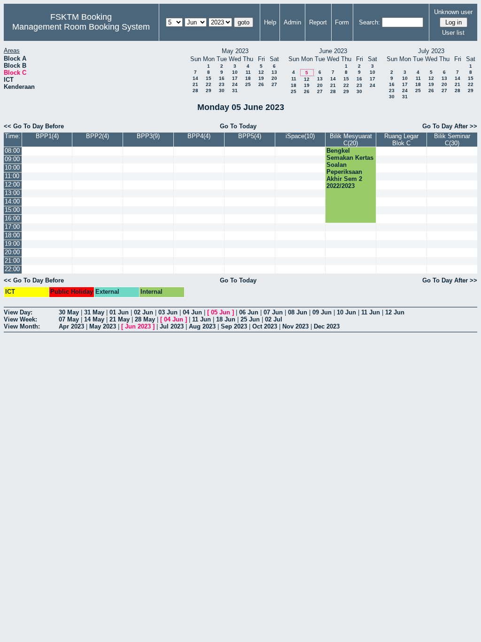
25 (248, 84)
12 (261, 72)
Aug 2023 (202, 326)
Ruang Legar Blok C (401, 140)
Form (342, 22)
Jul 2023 (172, 326)
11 (248, 72)
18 (248, 78)
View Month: (22, 326)
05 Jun (220, 312)
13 (274, 72)
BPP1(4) (47, 136)
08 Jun (297, 312)
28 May (145, 319)
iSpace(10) (300, 136)
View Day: (18, 312)
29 (208, 90)
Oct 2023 (264, 326)
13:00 (12, 192)
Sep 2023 (234, 326)
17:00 (12, 226)
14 (195, 78)
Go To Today (238, 126)
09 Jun (322, 312)
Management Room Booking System (81, 26)
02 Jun (143, 312)
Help (270, 22)
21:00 (12, 260)
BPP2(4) (97, 136)
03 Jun (168, 312)
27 (274, 84)
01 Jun (119, 312)
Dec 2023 (327, 326)
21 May (119, 319)
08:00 (12, 150)
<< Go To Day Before (34, 126)
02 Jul (273, 319)
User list (453, 32)
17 (235, 78)
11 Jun (370, 312)
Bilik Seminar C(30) (452, 140)
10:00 (12, 167)
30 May (69, 312)
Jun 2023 (138, 326)
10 (235, 72)
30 (222, 90)
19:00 (12, 243)
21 (195, 84)
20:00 (12, 252)
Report (318, 22)
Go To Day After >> (449, 126)
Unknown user (453, 12)
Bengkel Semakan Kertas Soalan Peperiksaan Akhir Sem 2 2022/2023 (349, 168)
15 (208, 78)
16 (222, 78)
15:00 (12, 209)
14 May (94, 319)
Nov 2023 (295, 326)
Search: (369, 22)
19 (261, 78)
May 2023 (102, 326)
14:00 (12, 201)
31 (235, 90)
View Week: (20, 319)
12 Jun (394, 312)
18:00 (12, 235)
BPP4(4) (198, 136)
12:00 (12, 184)
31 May (94, 312)
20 (274, 78)
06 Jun (248, 312)
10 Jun (346, 312)
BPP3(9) (148, 136)
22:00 (12, 269)
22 (208, 84)
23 (222, 84)
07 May (69, 319)
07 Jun (273, 312)
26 (261, 84)
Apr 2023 (71, 326)
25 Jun (250, 319)
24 (235, 84)
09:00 (12, 159)
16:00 (12, 218)
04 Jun (192, 312)
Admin (292, 22)
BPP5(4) (249, 136)
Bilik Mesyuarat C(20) (351, 140)
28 (195, 90)
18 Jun (225, 319)
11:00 (12, 176)
